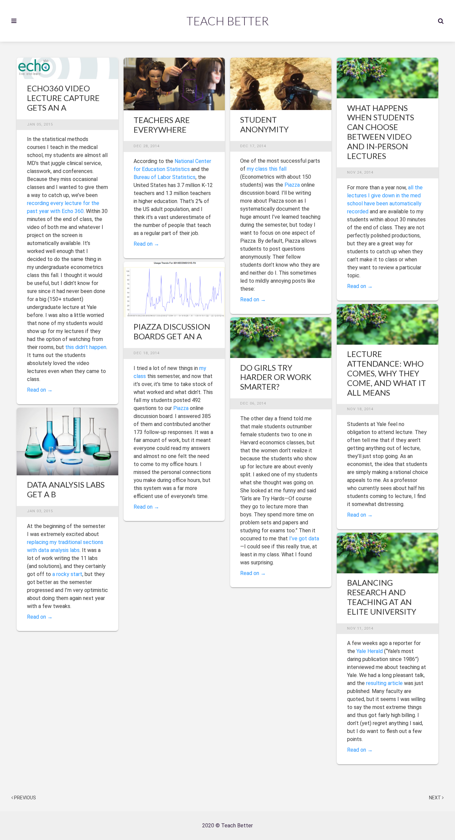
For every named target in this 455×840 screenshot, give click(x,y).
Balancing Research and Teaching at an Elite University (381, 597)
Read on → (40, 390)
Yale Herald (369, 651)
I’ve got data (304, 538)
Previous (24, 797)
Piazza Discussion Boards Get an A (172, 331)
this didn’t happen (85, 347)
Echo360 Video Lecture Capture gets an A (63, 97)
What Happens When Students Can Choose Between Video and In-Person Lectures (380, 132)
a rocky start (67, 574)
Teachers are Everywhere (162, 124)
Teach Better (228, 21)
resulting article (384, 683)
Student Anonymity (264, 124)
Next (435, 797)
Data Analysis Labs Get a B (66, 489)
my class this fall (266, 169)
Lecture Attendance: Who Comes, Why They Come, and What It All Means (386, 373)
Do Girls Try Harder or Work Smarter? (275, 377)
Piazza (181, 408)
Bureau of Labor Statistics (165, 177)
